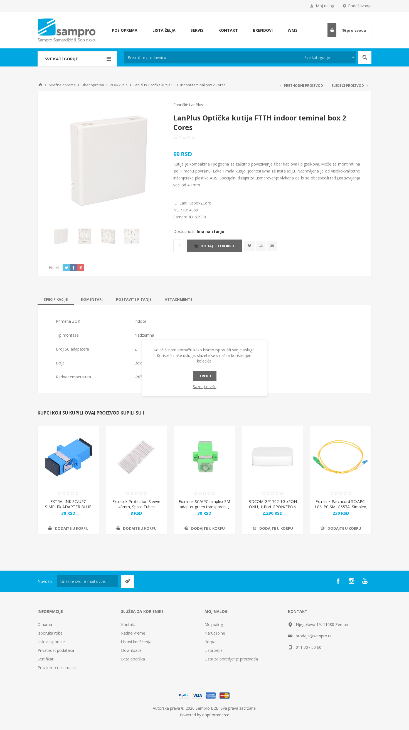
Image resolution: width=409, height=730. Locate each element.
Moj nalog (325, 5)
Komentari (92, 299)
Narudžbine (214, 633)
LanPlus (196, 104)
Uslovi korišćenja (136, 641)
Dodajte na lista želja (249, 246)
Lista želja (213, 650)
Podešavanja (359, 5)
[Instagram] (351, 581)
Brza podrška (133, 659)
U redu (204, 376)
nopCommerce (215, 714)
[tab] (56, 299)
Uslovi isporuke (51, 641)
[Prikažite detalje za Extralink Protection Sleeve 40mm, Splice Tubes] (136, 456)
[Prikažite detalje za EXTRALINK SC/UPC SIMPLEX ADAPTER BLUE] (68, 456)
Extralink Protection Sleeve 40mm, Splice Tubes (136, 504)
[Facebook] (338, 581)
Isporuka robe (50, 633)
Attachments (179, 299)
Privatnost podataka (56, 650)
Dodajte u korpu (217, 245)
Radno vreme (133, 633)
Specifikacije (56, 299)
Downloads (131, 650)
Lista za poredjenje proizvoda (231, 659)
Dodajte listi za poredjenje (261, 246)
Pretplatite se (127, 581)
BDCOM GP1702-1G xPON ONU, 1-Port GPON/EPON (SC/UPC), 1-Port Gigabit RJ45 (272, 509)
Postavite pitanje (133, 299)
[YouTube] (364, 581)
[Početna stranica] (40, 84)
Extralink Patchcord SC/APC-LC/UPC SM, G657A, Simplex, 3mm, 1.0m (341, 507)
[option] (61, 236)
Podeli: (54, 267)
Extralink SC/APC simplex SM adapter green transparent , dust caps (204, 507)
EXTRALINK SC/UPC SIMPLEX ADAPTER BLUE (68, 504)
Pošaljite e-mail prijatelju (272, 246)
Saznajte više (204, 386)
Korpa (209, 641)
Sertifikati (46, 659)
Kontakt (128, 624)
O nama (45, 624)
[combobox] (212, 57)
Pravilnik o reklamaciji (57, 667)
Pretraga (364, 57)
